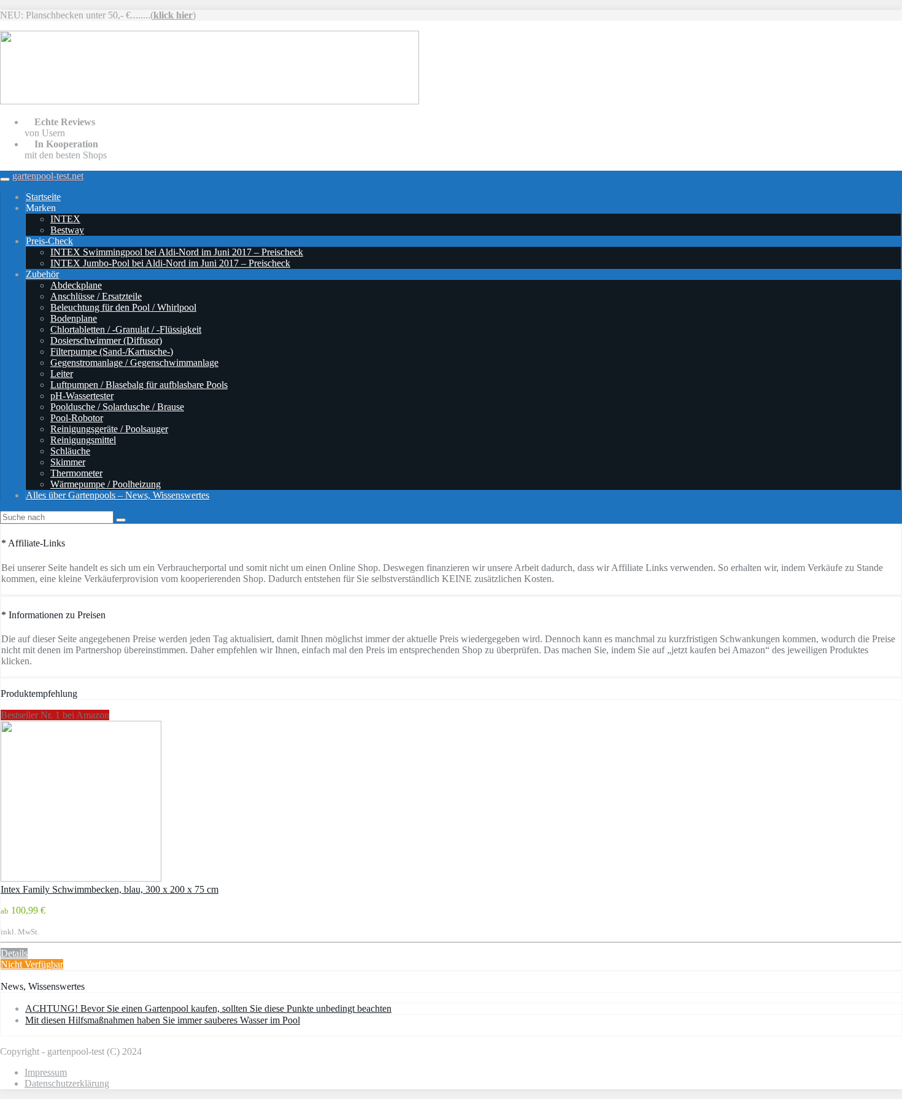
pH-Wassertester (82, 395)
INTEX (65, 219)
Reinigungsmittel (83, 440)
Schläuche (70, 451)
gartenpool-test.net (47, 176)
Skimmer (67, 462)
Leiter (61, 373)
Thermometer (76, 473)
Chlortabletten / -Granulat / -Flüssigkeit (125, 329)
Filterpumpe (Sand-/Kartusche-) (111, 351)
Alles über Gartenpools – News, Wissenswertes (117, 495)
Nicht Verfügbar (32, 964)
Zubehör (42, 274)
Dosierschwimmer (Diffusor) (106, 340)
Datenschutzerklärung (67, 1083)
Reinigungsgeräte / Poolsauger (109, 429)
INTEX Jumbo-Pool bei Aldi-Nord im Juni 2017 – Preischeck (170, 263)
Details (14, 953)
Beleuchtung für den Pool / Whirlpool (123, 307)
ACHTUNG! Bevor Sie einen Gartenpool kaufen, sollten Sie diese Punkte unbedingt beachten (208, 1008)
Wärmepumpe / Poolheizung (105, 484)
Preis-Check (49, 241)
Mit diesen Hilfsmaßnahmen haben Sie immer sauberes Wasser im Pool (162, 1020)
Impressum (46, 1072)
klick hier (173, 15)
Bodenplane (73, 318)
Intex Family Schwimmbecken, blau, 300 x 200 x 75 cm (109, 889)
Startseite (43, 197)
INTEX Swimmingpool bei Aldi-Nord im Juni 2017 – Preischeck (176, 252)
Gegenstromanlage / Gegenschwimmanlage (134, 362)
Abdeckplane (76, 285)
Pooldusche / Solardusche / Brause (117, 407)
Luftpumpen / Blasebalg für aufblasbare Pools (139, 384)
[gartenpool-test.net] (209, 101)
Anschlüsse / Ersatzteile (96, 296)
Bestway (67, 230)
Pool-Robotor (76, 418)
